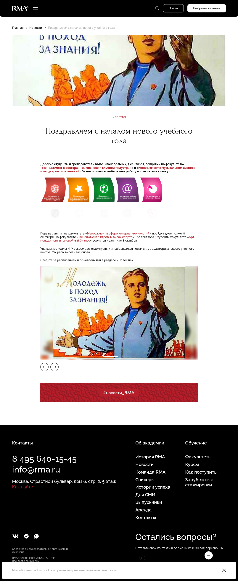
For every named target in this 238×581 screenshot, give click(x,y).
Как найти (22, 487)
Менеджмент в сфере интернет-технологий (118, 233)
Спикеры (145, 479)
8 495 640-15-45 (44, 459)
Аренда (143, 510)
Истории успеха (152, 487)
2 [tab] (127, 356)
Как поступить (200, 472)
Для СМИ (145, 494)
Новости (35, 27)
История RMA (150, 456)
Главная (17, 27)
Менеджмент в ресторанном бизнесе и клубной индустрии (86, 168)
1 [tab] (110, 356)
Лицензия (18, 552)
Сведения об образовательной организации (40, 548)
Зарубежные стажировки (199, 482)
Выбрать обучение (206, 8)
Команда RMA (150, 472)
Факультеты (198, 456)
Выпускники (148, 502)
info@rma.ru (36, 470)
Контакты (145, 517)
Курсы (192, 464)
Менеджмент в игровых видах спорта (105, 237)
